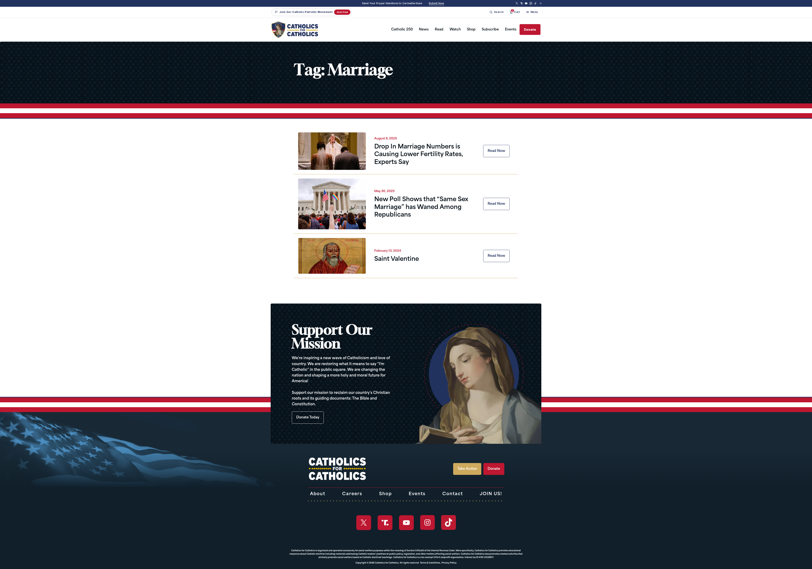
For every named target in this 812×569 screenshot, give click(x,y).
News (424, 29)
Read (439, 29)
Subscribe (490, 29)
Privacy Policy (449, 563)
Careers (352, 494)
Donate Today (307, 417)
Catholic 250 (402, 29)
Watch (455, 29)
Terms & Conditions (430, 563)
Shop (471, 29)
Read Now (496, 151)
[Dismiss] (540, 3)
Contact (452, 494)
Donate (530, 29)
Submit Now (436, 3)
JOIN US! (491, 494)
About (317, 494)
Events (510, 29)
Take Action (467, 469)
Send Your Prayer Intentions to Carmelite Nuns (392, 3)
